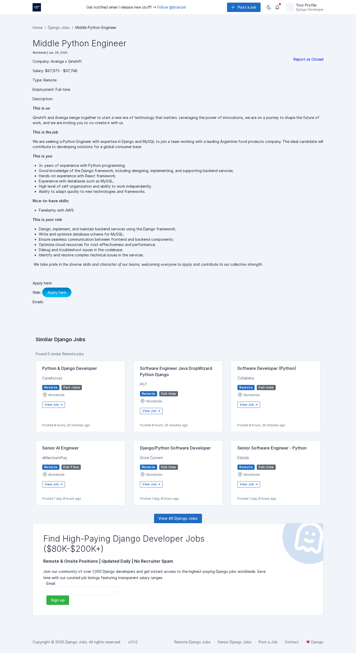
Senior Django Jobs (234, 642)
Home (37, 27)
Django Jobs (59, 27)
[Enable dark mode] (269, 7)
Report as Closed (308, 59)
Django (316, 642)
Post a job (247, 7)
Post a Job (268, 642)
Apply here (56, 292)
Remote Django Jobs (192, 642)
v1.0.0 (133, 642)
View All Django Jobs (178, 518)
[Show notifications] (277, 7)
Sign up (58, 600)
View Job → (54, 405)
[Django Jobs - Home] (37, 7)
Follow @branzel (171, 7)
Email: (51, 583)
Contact (292, 642)
